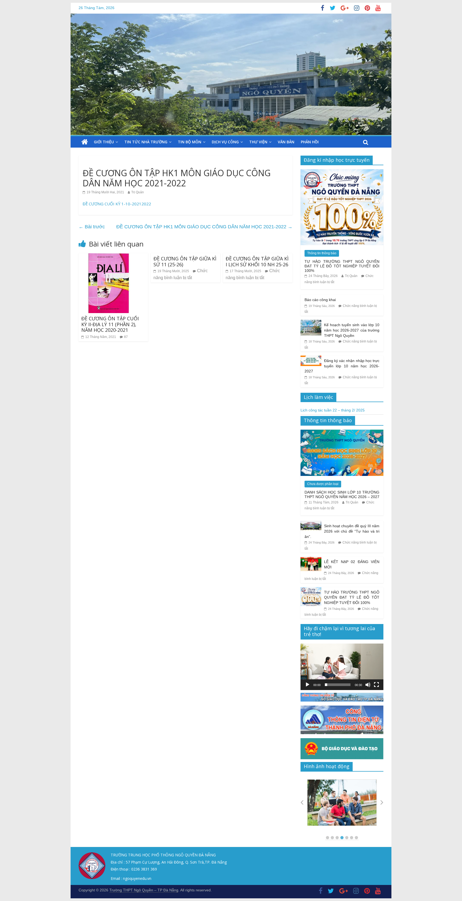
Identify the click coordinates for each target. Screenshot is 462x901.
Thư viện (258, 141)
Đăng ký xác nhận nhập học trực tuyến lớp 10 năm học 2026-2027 (342, 366)
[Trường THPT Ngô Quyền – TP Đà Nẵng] (85, 142)
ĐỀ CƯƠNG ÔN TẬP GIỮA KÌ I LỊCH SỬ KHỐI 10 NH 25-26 (257, 261)
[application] (342, 667)
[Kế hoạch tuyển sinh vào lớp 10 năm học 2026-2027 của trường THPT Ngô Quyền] (311, 323)
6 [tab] (351, 837)
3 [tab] (337, 837)
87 (126, 337)
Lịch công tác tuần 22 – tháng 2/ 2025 (333, 410)
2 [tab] (332, 837)
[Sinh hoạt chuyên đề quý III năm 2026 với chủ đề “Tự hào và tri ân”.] (311, 524)
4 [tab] (342, 837)
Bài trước (92, 226)
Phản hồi (310, 141)
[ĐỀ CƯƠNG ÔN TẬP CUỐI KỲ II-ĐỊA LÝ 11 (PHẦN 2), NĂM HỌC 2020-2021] (108, 256)
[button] (342, 666)
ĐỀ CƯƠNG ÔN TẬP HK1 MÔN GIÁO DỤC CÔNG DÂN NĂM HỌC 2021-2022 (204, 226)
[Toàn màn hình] (376, 684)
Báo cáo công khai (320, 300)
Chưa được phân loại (322, 484)
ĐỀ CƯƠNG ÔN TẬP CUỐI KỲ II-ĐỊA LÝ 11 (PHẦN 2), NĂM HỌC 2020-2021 (110, 324)
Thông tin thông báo (321, 253)
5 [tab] (346, 837)
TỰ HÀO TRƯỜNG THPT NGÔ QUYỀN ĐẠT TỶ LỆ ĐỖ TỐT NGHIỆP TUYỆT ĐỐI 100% (342, 266)
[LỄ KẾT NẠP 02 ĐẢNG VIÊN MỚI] (311, 559)
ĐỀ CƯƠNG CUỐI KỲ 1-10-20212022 (117, 203)
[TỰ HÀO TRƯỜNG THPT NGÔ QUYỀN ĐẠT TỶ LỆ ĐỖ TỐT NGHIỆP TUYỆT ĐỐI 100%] (342, 172)
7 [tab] (356, 837)
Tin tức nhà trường (145, 141)
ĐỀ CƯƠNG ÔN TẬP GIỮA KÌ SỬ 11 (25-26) (184, 261)
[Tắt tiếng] (368, 684)
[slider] (338, 684)
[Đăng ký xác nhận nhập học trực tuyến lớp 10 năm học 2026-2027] (311, 358)
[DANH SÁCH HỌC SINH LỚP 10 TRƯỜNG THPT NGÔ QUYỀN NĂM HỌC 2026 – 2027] (342, 432)
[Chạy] (307, 684)
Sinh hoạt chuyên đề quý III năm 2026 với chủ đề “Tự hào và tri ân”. (342, 531)
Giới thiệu (104, 141)
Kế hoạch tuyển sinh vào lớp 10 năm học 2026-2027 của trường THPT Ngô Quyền (352, 330)
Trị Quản (137, 192)
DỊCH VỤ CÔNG (225, 141)
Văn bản (286, 141)
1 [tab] (327, 837)
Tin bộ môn (189, 141)
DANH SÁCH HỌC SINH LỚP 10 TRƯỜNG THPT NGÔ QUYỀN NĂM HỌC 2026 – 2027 (342, 494)
